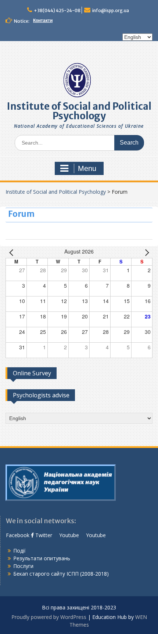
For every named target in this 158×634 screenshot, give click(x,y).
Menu (87, 168)
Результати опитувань (41, 558)
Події (19, 550)
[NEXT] (145, 252)
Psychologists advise (41, 395)
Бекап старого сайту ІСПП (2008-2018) (61, 573)
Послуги (23, 565)
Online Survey (32, 373)
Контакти (43, 20)
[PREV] (12, 252)
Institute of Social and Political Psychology (79, 111)
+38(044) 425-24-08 (57, 10)
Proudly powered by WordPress (48, 616)
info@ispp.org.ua (110, 10)
